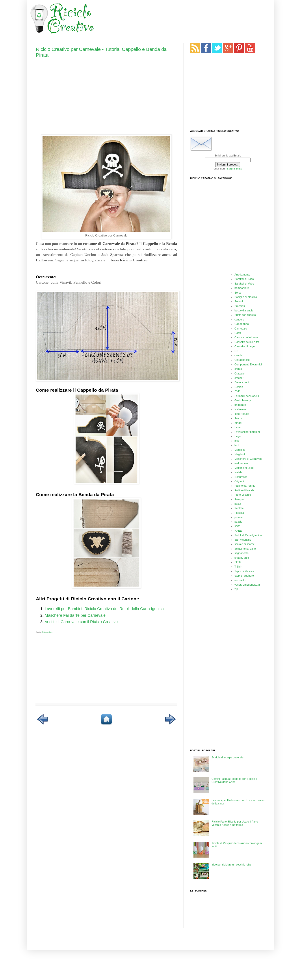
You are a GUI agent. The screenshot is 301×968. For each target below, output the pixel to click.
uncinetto (239, 580)
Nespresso (240, 476)
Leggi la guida (234, 169)
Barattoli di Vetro (244, 283)
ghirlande (240, 404)
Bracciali (239, 306)
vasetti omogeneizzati (247, 584)
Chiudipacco (242, 359)
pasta (237, 503)
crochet (238, 378)
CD (236, 351)
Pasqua (239, 499)
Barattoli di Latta (244, 279)
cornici (238, 368)
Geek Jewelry (242, 400)
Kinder (238, 422)
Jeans (238, 418)
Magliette (239, 449)
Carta (237, 333)
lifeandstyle (47, 632)
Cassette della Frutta (246, 342)
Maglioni (239, 454)
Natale (238, 472)
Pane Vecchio (242, 494)
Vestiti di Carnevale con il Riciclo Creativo (81, 622)
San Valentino (242, 539)
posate (238, 517)
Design (238, 387)
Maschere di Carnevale (248, 458)
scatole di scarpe (244, 544)
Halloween (240, 409)
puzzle (238, 521)
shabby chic (241, 557)
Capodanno (241, 324)
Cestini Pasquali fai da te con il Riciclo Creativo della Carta (234, 780)
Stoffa (237, 562)
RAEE (238, 530)
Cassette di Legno (245, 346)
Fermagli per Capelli (246, 396)
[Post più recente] (42, 723)
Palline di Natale (244, 490)
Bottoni (238, 301)
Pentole (239, 508)
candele (239, 319)
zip (236, 589)
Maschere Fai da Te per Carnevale (75, 615)
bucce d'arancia (243, 310)
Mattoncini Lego (244, 467)
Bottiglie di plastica (245, 297)
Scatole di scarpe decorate (227, 757)
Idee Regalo (241, 413)
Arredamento (242, 274)
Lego (237, 436)
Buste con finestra (245, 314)
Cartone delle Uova (246, 337)
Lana (237, 427)
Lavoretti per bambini (247, 432)
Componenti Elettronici (248, 364)
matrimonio (241, 463)
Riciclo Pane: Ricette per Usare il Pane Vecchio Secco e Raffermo (235, 823)
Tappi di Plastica (244, 571)
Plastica (239, 512)
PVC (237, 526)
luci (236, 445)
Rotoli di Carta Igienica (248, 535)
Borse (238, 292)
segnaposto (241, 553)
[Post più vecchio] (170, 723)
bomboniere (241, 288)
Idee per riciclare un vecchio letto (231, 864)
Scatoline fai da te (245, 548)
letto (237, 440)
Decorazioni (241, 382)
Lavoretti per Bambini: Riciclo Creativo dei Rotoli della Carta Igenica (104, 609)
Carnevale (240, 328)
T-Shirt (238, 566)
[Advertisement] (182, 19)
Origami (239, 481)
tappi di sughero (244, 575)
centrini (238, 355)
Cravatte (239, 373)
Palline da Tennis (244, 485)
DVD (237, 391)
